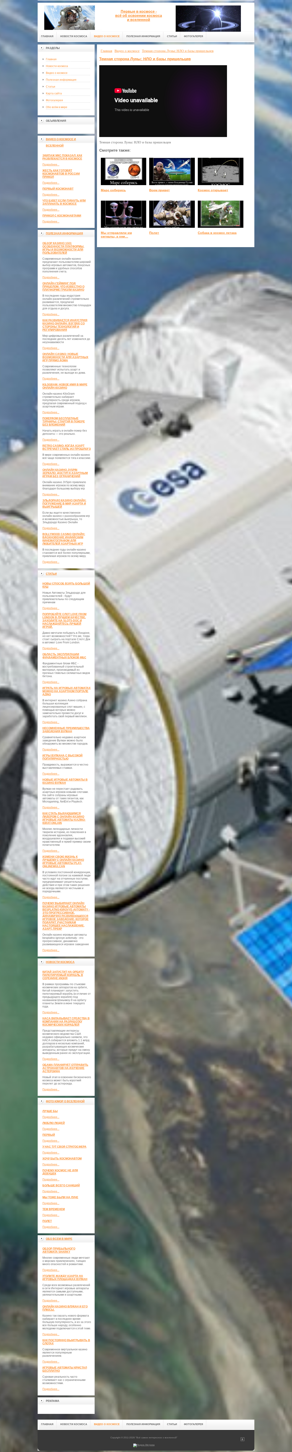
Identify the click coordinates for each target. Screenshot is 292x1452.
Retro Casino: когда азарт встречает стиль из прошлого (66, 447)
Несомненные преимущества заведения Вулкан (66, 730)
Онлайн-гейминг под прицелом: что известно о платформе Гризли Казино (63, 286)
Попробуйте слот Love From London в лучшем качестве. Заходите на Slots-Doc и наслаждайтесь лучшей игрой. (64, 621)
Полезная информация (61, 79)
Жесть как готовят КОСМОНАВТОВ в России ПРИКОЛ (61, 174)
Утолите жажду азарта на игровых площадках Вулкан (64, 1277)
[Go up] (242, 1440)
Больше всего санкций (61, 1185)
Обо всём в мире (56, 107)
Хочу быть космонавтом (62, 1158)
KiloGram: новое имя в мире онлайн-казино (64, 386)
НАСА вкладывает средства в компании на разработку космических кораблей (66, 1021)
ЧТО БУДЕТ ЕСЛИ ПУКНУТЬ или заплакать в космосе (64, 202)
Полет (47, 1221)
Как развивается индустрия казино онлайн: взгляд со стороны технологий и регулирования (64, 325)
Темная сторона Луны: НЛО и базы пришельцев (145, 59)
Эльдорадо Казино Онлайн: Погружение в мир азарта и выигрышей (64, 503)
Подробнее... (50, 164)
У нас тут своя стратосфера (64, 1146)
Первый (48, 1134)
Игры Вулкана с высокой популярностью (62, 757)
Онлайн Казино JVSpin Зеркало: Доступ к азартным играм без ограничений (65, 473)
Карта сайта (54, 93)
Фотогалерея (54, 100)
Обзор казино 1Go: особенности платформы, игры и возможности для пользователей (63, 248)
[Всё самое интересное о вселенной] (70, 16)
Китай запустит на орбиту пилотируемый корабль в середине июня (63, 975)
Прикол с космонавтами (61, 215)
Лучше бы (50, 1111)
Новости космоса (57, 66)
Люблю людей (53, 1123)
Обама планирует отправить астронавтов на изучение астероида (65, 1068)
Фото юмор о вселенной (65, 1101)
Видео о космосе (57, 73)
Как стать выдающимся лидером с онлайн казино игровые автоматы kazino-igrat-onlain (64, 818)
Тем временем (53, 1209)
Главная (51, 59)
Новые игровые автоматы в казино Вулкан (65, 781)
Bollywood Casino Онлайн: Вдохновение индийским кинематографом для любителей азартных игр (63, 539)
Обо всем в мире (59, 1238)
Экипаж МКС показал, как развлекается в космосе (62, 157)
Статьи (50, 86)
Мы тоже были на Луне (60, 1197)
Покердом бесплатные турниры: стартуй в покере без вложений (63, 421)
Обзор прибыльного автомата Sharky (58, 1250)
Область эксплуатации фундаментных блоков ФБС (64, 656)
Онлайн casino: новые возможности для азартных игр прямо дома (65, 357)
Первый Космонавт (57, 188)
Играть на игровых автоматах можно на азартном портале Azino (66, 691)
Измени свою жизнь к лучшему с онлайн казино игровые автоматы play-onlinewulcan (63, 861)
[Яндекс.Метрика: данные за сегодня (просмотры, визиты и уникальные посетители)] (144, 1445)
